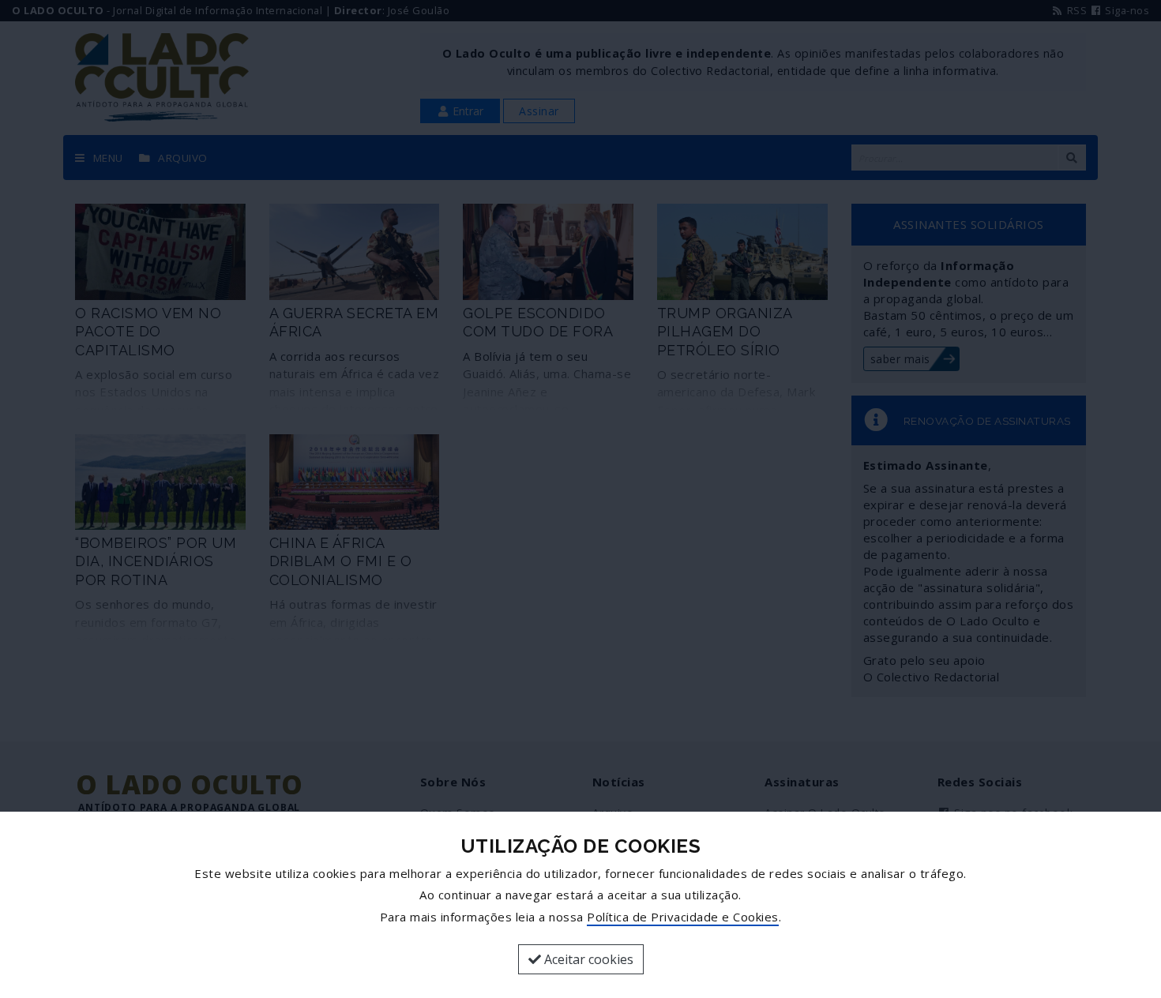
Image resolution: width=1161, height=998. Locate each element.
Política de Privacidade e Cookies (683, 917)
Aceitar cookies (587, 959)
